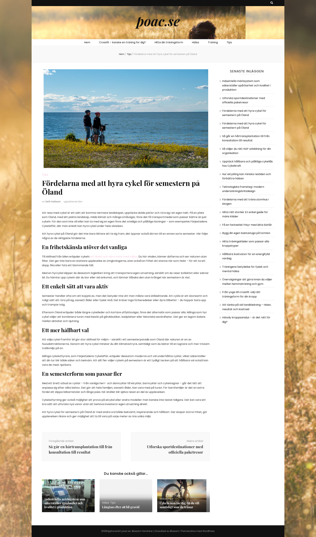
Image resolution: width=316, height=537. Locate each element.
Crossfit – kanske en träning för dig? (122, 42)
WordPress (208, 531)
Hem (87, 42)
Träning (213, 42)
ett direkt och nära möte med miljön (113, 256)
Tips (229, 42)
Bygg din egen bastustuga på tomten (246, 233)
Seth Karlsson (53, 201)
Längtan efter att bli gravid (120, 507)
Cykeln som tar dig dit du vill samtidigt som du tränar (179, 505)
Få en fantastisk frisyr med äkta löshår (247, 225)
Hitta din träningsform (169, 42)
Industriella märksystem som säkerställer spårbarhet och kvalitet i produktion (64, 503)
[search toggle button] (271, 3)
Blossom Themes (180, 531)
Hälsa (195, 42)
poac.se (158, 20)
